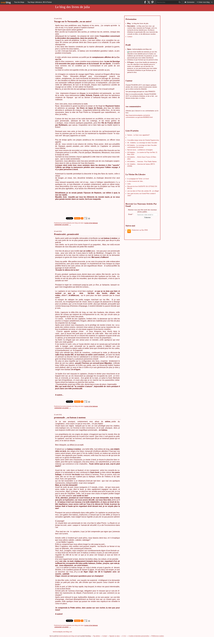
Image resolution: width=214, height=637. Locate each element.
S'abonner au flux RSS (140, 230)
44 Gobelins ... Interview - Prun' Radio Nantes (142, 161)
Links (129, 184)
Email (130, 214)
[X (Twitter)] (148, 2)
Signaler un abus (114, 636)
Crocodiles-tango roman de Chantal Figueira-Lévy (143, 140)
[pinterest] (152, 2)
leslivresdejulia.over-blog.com (62, 632)
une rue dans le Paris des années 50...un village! (143, 191)
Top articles (96, 636)
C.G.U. (124, 636)
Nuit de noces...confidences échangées (140, 150)
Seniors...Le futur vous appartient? (138, 135)
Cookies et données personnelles (139, 636)
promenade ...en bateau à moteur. (70, 417)
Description (131, 26)
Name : (130, 49)
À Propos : (131, 62)
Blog (129, 23)
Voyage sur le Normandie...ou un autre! (73, 21)
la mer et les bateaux (91, 223)
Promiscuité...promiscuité (66, 234)
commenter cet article (61, 224)
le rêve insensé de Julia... (135, 181)
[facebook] (145, 2)
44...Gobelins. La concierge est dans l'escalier (142, 143)
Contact (129, 36)
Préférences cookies (157, 636)
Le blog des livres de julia (72, 7)
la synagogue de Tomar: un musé (138, 179)
